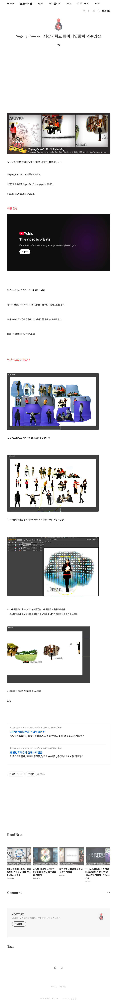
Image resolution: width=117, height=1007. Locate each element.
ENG (97, 3)
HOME (10, 3)
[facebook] (88, 11)
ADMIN (63, 987)
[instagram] (83, 11)
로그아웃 (106, 11)
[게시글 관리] (21, 774)
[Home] (55, 967)
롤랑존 (73, 999)
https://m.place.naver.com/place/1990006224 (33, 748)
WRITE (54, 987)
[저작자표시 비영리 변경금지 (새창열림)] (41, 774)
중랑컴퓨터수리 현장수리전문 (26, 752)
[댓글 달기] (108, 892)
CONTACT (82, 3)
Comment (14, 893)
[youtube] (93, 11)
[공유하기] (18, 774)
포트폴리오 (54, 3)
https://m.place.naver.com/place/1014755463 (33, 727)
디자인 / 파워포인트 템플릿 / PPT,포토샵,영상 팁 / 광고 (36, 918)
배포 (40, 3)
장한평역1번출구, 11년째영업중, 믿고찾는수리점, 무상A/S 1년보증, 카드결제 (47, 735)
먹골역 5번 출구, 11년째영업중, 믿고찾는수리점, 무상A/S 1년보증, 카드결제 (47, 756)
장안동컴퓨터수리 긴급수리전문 (27, 731)
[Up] (61, 967)
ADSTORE (18, 914)
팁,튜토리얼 (26, 3)
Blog (69, 3)
